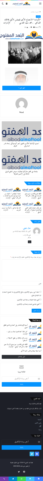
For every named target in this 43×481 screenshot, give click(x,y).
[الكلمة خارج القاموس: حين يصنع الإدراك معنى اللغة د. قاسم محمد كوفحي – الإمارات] (31, 189)
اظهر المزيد (22, 88)
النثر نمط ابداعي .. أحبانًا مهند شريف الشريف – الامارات (11, 209)
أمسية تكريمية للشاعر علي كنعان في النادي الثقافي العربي (15, 326)
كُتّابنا (40, 426)
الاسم (40, 284)
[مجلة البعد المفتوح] (21, 3)
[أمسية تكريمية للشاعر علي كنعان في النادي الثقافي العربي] (35, 326)
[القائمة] (40, 4)
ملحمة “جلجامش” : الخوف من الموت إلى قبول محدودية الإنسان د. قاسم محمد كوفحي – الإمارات (12, 195)
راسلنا (40, 430)
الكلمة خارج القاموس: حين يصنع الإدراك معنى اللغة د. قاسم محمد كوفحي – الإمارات (33, 195)
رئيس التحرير (38, 423)
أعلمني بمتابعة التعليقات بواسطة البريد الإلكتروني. (28, 300)
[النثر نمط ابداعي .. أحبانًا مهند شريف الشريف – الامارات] (11, 204)
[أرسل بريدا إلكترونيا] (34, 27)
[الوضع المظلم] (3, 4)
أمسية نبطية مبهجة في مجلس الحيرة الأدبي (31, 351)
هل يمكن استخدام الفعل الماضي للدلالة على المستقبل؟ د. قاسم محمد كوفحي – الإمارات (32, 210)
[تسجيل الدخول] (7, 4)
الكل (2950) (21, 357)
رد (29, 242)
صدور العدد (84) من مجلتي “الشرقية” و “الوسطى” (17, 339)
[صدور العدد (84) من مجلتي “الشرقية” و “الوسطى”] (35, 339)
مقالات (32, 12)
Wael (36, 27)
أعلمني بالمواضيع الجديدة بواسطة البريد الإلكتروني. (28, 304)
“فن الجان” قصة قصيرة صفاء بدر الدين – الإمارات (17, 332)
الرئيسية (37, 12)
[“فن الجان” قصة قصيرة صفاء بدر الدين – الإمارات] (35, 333)
